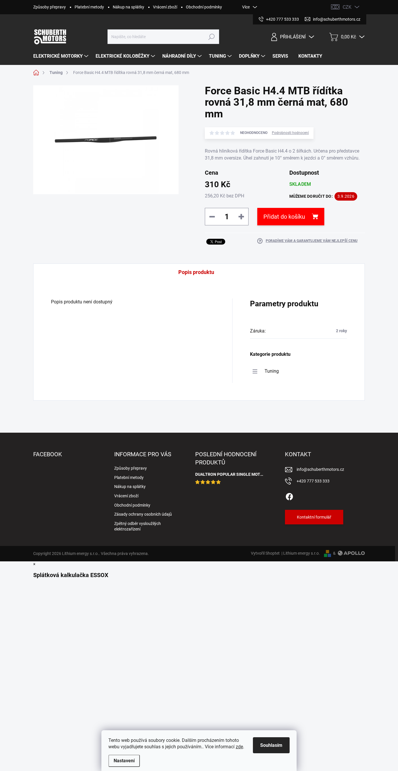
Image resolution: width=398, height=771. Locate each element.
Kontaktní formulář (314, 517)
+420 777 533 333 (313, 481)
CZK (347, 7)
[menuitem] (61, 56)
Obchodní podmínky (204, 7)
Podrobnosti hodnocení (290, 133)
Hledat (211, 36)
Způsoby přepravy (49, 7)
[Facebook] (289, 495)
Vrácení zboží (165, 7)
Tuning (272, 371)
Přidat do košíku (284, 216)
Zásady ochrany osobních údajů (143, 514)
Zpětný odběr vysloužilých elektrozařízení (137, 526)
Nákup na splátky (128, 7)
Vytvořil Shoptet (265, 553)
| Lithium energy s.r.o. (300, 553)
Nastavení (124, 760)
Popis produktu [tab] (196, 272)
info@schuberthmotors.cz (320, 469)
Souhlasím (271, 745)
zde (239, 746)
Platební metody (89, 7)
